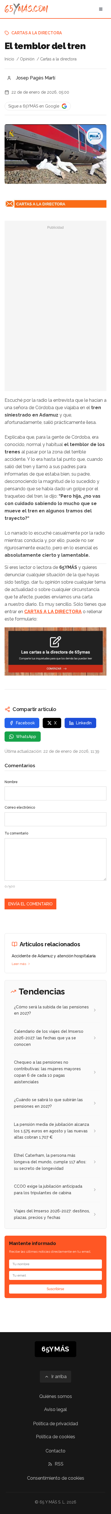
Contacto (55, 1451)
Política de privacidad (55, 1423)
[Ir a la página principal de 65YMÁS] (26, 9)
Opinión (27, 59)
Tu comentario (16, 833)
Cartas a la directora (36, 33)
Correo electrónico (20, 807)
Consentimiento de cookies (55, 1478)
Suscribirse (55, 1289)
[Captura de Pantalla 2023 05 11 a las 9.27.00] (55, 651)
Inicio (9, 59)
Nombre (11, 782)
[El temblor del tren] (94, 136)
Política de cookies (55, 1436)
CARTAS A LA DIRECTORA (53, 611)
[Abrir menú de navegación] (100, 9)
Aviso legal (55, 1409)
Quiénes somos (55, 1396)
